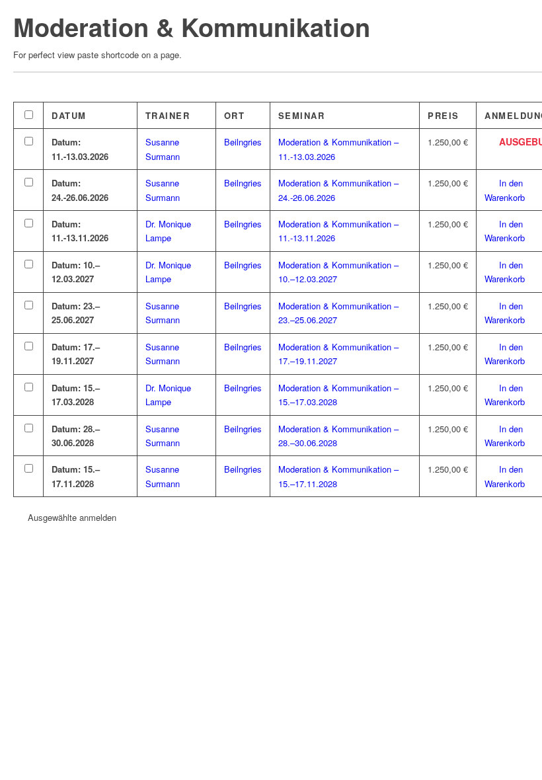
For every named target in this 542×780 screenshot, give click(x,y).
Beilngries (243, 142)
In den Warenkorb (504, 189)
